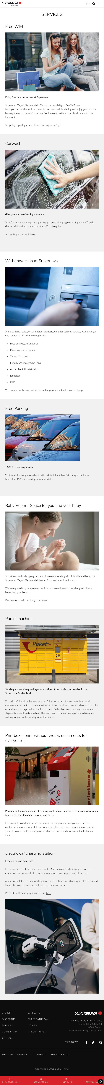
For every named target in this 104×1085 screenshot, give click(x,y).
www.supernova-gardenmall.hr (85, 1030)
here (32, 234)
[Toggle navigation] (99, 3)
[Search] (94, 4)
